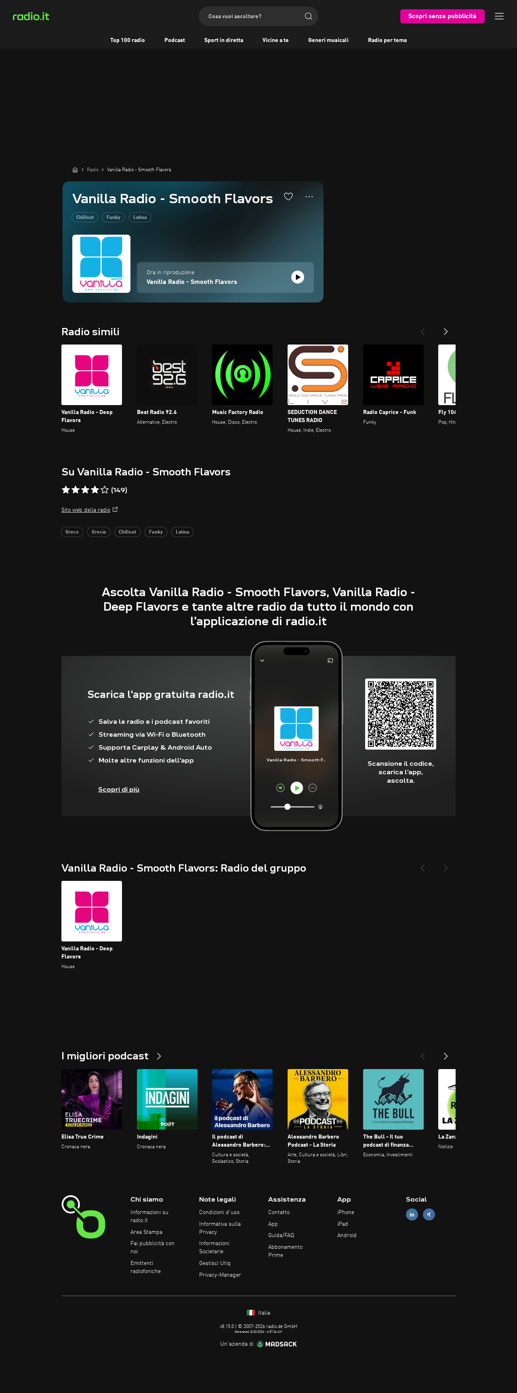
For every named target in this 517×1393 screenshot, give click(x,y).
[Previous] (422, 328)
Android (347, 1235)
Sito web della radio (85, 510)
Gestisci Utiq (215, 1263)
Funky (113, 217)
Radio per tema (387, 40)
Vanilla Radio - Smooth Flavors (192, 282)
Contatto (279, 1212)
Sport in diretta (223, 40)
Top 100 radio (127, 40)
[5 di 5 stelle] (104, 490)
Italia (263, 1313)
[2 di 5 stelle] (75, 490)
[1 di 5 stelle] (66, 490)
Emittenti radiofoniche (145, 1267)
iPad (342, 1224)
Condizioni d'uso (219, 1212)
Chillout (85, 217)
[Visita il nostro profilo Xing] (429, 1214)
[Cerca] (308, 16)
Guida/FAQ (281, 1235)
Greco (72, 532)
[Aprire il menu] (499, 16)
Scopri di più (118, 789)
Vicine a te (276, 40)
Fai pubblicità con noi (152, 1247)
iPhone (345, 1212)
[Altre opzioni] (309, 197)
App (273, 1224)
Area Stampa (146, 1232)
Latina (140, 217)
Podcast (174, 40)
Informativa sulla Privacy (220, 1228)
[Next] (446, 328)
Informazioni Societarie (214, 1247)
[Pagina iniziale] (75, 169)
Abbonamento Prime (285, 1251)
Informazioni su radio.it (149, 1216)
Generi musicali (328, 40)
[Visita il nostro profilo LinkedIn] (412, 1214)
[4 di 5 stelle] (95, 490)
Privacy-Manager (220, 1275)
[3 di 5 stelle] (85, 490)
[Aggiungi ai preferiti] (288, 196)
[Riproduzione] (297, 277)
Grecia (99, 532)
